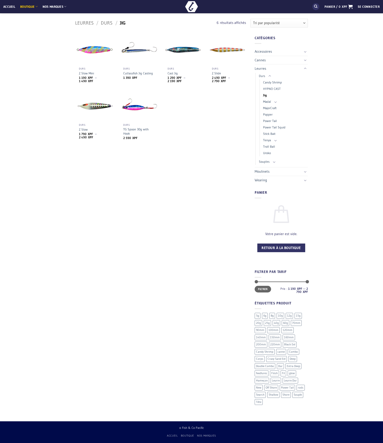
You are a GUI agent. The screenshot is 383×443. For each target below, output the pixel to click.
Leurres (84, 23)
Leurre (276, 380)
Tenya (267, 140)
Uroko (267, 153)
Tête (258, 402)
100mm (273, 330)
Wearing (261, 180)
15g (298, 315)
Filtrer (263, 289)
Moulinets (262, 171)
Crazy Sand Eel (276, 358)
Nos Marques (53, 7)
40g (276, 323)
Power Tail (270, 121)
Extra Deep (293, 366)
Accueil (9, 7)
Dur (280, 366)
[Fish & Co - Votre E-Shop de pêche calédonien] (191, 6)
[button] (338, 7)
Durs (107, 23)
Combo (293, 351)
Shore (285, 394)
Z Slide (216, 73)
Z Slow (83, 130)
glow (292, 373)
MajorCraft (270, 108)
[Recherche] (315, 6)
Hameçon (262, 380)
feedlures (261, 373)
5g (257, 315)
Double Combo (265, 366)
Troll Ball (269, 147)
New (258, 387)
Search (260, 394)
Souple (298, 394)
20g (258, 323)
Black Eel (289, 344)
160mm (289, 337)
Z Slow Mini (86, 73)
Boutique (27, 7)
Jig (265, 95)
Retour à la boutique (281, 248)
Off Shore (271, 387)
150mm (275, 337)
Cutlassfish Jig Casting (138, 73)
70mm (296, 323)
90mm (260, 330)
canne (281, 351)
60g (285, 323)
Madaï (267, 102)
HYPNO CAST (272, 89)
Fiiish (274, 373)
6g (264, 315)
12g (289, 315)
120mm (287, 330)
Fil (283, 373)
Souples (264, 162)
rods (300, 387)
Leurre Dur (290, 380)
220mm (275, 344)
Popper (268, 114)
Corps (259, 358)
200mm (261, 344)
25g (267, 323)
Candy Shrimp (272, 82)
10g (280, 315)
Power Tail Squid (274, 127)
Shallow (273, 394)
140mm (261, 337)
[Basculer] (305, 51)
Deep (293, 358)
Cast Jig (173, 73)
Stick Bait (269, 134)
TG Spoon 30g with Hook (136, 131)
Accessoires (263, 51)
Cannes (260, 60)
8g (272, 315)
